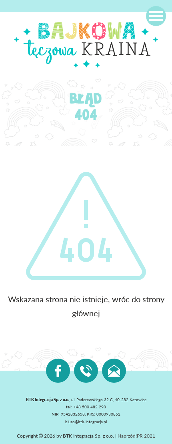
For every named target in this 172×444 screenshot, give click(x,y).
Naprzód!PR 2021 (136, 436)
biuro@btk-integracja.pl (86, 421)
